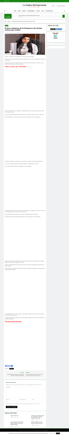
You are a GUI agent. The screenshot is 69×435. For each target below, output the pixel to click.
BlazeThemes (46, 430)
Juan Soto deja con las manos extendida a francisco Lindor (29, 15)
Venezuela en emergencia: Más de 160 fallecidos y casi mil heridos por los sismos (37, 417)
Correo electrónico (22, 399)
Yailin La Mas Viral (14, 415)
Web (33, 399)
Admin (7, 32)
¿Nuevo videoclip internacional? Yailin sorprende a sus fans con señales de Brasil (16, 423)
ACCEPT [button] (58, 433)
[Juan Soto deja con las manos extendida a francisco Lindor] (15, 17)
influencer (11, 368)
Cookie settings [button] (52, 433)
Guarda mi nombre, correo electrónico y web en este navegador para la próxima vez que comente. (23, 403)
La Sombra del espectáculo (34, 5)
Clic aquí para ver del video (13, 321)
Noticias (6, 25)
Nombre (7, 399)
